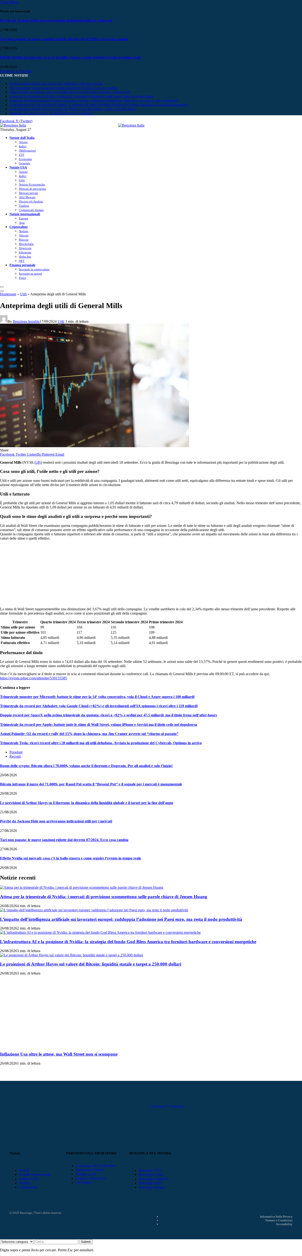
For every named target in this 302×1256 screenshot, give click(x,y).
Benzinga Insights (26, 321)
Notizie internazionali (24, 214)
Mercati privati (28, 193)
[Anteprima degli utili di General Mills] (94, 446)
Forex (22, 278)
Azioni (23, 142)
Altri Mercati (27, 197)
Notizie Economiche (32, 184)
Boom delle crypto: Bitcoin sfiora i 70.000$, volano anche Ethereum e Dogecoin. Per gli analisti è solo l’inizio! (86, 766)
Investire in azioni (30, 273)
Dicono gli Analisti (31, 201)
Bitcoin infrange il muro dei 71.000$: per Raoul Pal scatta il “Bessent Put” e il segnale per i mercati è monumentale (91, 784)
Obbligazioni (27, 150)
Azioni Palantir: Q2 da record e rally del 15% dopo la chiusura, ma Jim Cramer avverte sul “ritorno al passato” (89, 734)
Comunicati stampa (31, 210)
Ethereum (25, 252)
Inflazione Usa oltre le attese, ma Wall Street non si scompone (50, 113)
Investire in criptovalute (34, 269)
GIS (38, 462)
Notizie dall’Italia (21, 138)
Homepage (8, 294)
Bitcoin (24, 239)
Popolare (16, 752)
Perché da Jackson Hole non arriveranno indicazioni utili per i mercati (56, 20)
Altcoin (24, 235)
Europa (23, 218)
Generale (24, 163)
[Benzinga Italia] (118, 125)
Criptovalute (18, 227)
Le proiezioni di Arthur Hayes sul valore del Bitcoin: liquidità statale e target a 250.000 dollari (72, 109)
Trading (24, 205)
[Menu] (2, 287)
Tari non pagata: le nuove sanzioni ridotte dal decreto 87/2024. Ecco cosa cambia (64, 39)
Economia (25, 159)
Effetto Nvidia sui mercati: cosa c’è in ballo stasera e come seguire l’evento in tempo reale (70, 57)
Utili (22, 180)
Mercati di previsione (32, 188)
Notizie (23, 231)
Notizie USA (18, 167)
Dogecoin (25, 248)
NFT (22, 261)
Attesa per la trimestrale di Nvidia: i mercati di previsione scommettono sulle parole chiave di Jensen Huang (81, 96)
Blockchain (26, 244)
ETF (21, 155)
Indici (22, 146)
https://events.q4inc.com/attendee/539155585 (33, 678)
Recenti (15, 756)
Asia (22, 222)
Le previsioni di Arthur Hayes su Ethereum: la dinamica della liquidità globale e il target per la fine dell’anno (86, 803)
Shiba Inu (25, 256)
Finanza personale (22, 265)
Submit (86, 1242)
